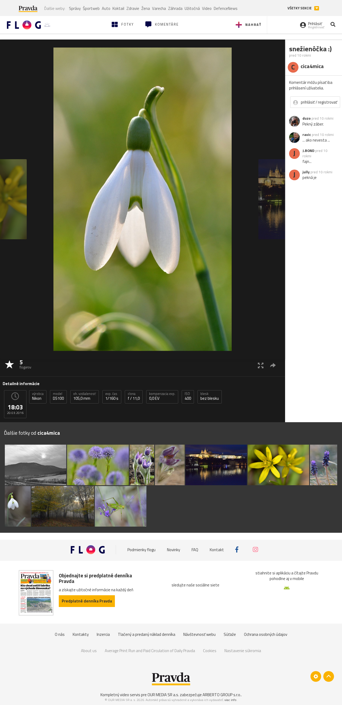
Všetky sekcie (299, 8)
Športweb (91, 8)
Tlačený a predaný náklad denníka (146, 634)
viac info (230, 699)
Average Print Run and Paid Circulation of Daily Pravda (150, 650)
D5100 (58, 396)
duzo (306, 118)
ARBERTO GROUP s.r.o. (222, 695)
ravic (306, 134)
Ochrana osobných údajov (265, 634)
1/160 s (111, 396)
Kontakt (217, 550)
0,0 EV (162, 396)
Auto (106, 8)
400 (188, 396)
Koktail (118, 8)
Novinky (173, 550)
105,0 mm (84, 396)
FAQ (195, 550)
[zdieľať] (273, 365)
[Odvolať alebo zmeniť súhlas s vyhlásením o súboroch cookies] (315, 676)
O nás (60, 634)
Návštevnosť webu (199, 634)
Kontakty (81, 634)
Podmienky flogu (141, 550)
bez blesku (209, 396)
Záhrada (175, 8)
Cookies (209, 650)
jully (306, 172)
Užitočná (192, 8)
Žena (145, 8)
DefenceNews (226, 8)
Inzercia (103, 634)
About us (89, 650)
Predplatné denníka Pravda (87, 601)
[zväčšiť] (260, 365)
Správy (75, 8)
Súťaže (230, 634)
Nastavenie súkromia (242, 650)
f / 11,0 (134, 396)
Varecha (159, 8)
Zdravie (132, 8)
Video (207, 8)
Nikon (38, 396)
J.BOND (308, 150)
